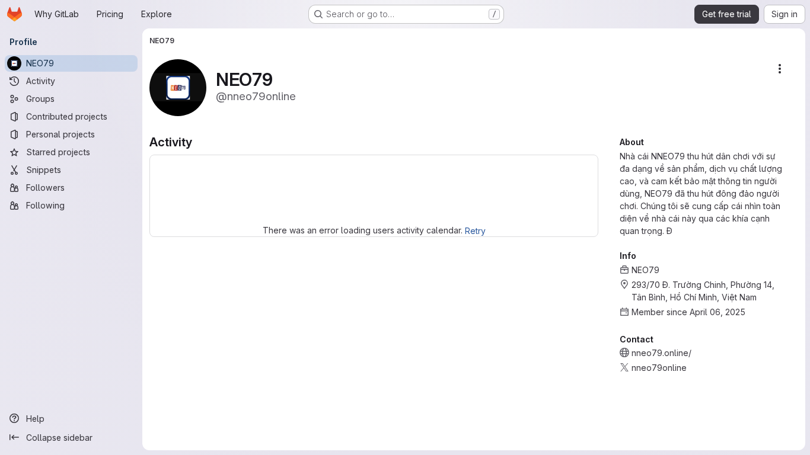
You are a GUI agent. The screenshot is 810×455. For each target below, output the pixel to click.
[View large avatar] (177, 87)
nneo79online (659, 368)
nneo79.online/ (661, 353)
